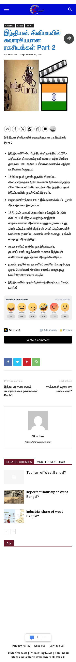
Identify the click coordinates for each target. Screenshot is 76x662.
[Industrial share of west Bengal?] (14, 516)
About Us (40, 646)
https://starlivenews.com (38, 442)
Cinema (9, 25)
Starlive (12, 54)
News (30, 25)
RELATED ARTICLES (19, 462)
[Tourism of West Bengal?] (14, 477)
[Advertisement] (38, 590)
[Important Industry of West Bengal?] (14, 497)
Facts (20, 25)
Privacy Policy (21, 646)
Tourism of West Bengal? (46, 472)
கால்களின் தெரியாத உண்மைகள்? (59, 389)
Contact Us (56, 646)
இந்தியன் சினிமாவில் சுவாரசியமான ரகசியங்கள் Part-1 (21, 391)
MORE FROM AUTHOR (51, 462)
